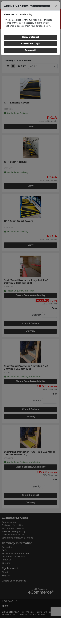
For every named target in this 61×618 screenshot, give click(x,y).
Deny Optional (30, 37)
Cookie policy (25, 14)
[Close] (56, 6)
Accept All (30, 50)
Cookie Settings (30, 44)
